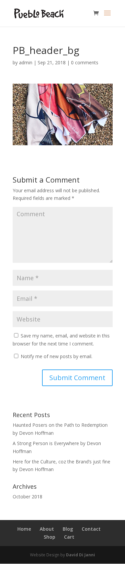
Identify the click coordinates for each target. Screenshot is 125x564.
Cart (69, 537)
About (47, 529)
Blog (68, 529)
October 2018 (27, 496)
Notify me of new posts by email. (56, 356)
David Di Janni (80, 555)
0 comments (84, 62)
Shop (49, 537)
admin (25, 62)
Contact (91, 529)
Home (24, 529)
